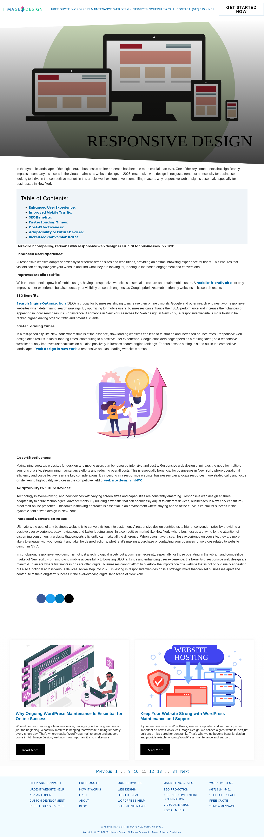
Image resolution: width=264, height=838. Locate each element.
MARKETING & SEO (179, 783)
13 (159, 771)
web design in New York (56, 348)
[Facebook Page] (129, 818)
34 (174, 771)
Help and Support (46, 783)
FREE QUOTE (89, 783)
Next (184, 771)
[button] (41, 598)
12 (151, 771)
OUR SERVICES (130, 783)
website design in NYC (123, 480)
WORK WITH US (221, 783)
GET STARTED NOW (241, 9)
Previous (104, 771)
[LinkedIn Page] (135, 818)
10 (136, 771)
